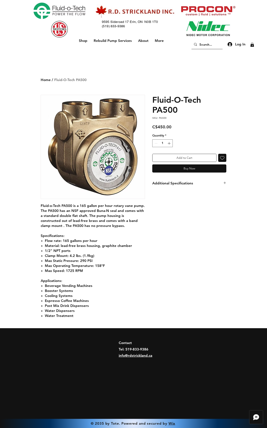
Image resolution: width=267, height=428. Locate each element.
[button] (252, 44)
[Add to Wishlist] (222, 158)
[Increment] (169, 143)
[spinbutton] (162, 143)
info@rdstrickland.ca (135, 355)
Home (46, 80)
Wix (172, 423)
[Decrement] (155, 143)
